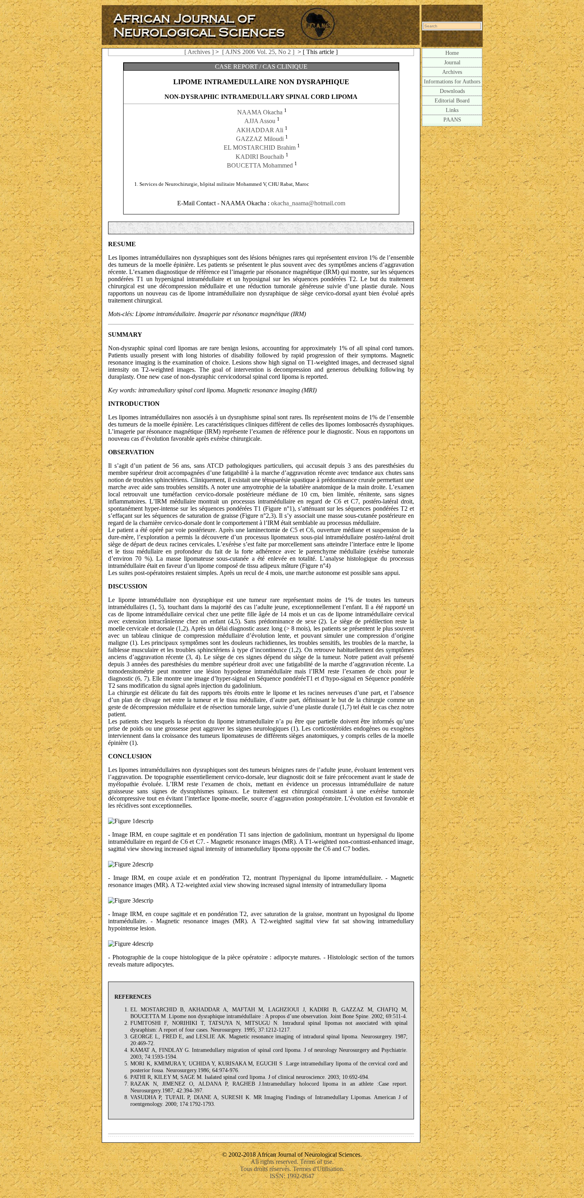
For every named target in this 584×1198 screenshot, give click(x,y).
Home (452, 53)
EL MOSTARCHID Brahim (259, 148)
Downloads (452, 91)
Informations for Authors (452, 81)
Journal (452, 62)
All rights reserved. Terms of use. (292, 1161)
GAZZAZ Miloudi (259, 138)
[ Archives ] (199, 51)
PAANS (452, 119)
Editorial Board (452, 100)
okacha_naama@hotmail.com (308, 203)
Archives (452, 72)
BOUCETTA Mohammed (259, 165)
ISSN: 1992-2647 (292, 1176)
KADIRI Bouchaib (260, 156)
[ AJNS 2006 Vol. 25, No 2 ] (258, 51)
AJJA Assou (260, 121)
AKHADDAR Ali (260, 130)
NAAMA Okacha (260, 112)
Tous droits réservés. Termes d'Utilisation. (292, 1168)
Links (452, 110)
